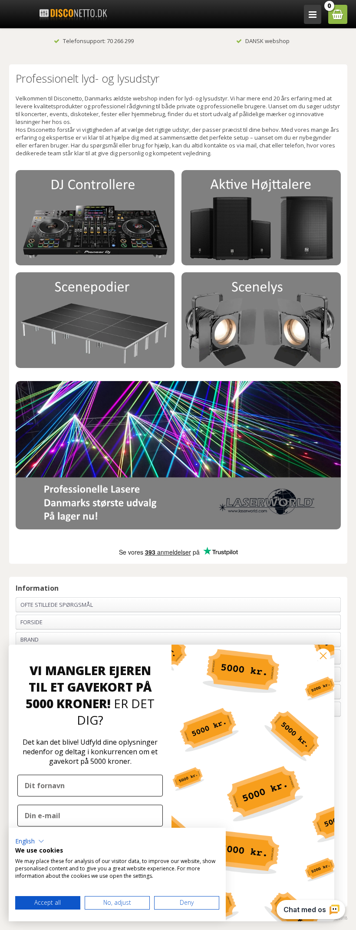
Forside (31, 622)
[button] (29, 841)
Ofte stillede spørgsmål (56, 605)
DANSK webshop (267, 41)
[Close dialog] (323, 655)
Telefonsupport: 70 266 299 (98, 41)
